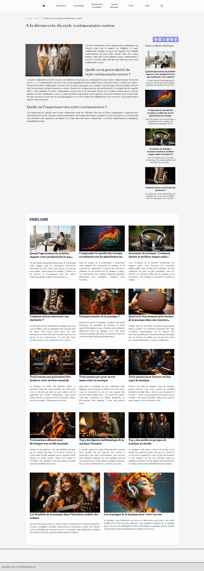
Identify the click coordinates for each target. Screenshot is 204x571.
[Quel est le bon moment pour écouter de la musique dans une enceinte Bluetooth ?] (151, 301)
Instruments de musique (96, 5)
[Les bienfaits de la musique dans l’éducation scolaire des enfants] (65, 492)
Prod (131, 5)
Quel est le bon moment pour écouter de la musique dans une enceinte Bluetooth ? (151, 320)
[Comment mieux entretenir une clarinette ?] (160, 175)
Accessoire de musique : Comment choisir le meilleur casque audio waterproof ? (160, 151)
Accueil (29, 18)
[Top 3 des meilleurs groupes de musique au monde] (151, 425)
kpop (34, 82)
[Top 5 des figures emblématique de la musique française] (102, 425)
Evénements (78, 5)
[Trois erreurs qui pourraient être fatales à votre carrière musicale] (52, 362)
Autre (147, 5)
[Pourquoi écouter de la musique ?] (102, 301)
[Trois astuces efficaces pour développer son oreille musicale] (52, 425)
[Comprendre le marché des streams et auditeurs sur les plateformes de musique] (160, 98)
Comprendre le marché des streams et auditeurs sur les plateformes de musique (160, 113)
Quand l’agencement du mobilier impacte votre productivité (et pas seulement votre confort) (160, 74)
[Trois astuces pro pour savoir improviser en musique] (102, 362)
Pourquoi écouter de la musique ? (99, 316)
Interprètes (61, 5)
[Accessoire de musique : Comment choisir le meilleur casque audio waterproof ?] (160, 137)
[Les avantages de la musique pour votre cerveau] (139, 492)
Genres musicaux (114, 5)
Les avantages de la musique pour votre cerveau (133, 514)
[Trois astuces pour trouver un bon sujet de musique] (151, 362)
